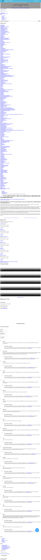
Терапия (1, 163)
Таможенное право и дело (3, 159)
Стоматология (2, 156)
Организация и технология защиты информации (7, 108)
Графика (1, 52)
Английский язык (2, 33)
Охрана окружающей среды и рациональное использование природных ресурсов (11, 114)
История (1, 69)
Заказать (1, 229)
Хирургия (1, 179)
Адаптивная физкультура (3, 30)
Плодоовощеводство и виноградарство (5, 118)
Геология (1, 47)
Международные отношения (4, 91)
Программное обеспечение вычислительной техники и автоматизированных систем (11, 130)
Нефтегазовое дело (2, 103)
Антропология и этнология (4, 34)
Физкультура (2, 175)
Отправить (2, 337)
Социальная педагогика (3, 149)
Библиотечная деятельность (4, 38)
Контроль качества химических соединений (6, 76)
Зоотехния (1, 62)
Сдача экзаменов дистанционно (6, 547)
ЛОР (1, 87)
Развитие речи (2, 135)
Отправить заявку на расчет (4, 262)
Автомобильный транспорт (4, 29)
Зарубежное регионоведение (4, 59)
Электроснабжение (3, 185)
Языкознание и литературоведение (5, 188)
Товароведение (2, 166)
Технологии (2, 164)
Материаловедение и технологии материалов (6, 89)
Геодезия (1, 46)
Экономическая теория (3, 183)
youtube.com (4, 553)
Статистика (1, 155)
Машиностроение (2, 90)
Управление (2, 169)
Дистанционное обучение (3, 236)
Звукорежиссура (2, 61)
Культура (1, 78)
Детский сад (2, 54)
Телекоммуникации (3, 161)
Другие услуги (4, 549)
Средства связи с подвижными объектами (6, 154)
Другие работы (15, 261)
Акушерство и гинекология (4, 31)
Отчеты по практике (3, 242)
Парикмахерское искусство (4, 115)
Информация (3, 19)
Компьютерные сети (3, 74)
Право (1, 122)
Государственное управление (4, 50)
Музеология (2, 99)
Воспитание (2, 45)
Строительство (2, 157)
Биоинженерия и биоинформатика (5, 39)
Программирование (3, 128)
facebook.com (7, 553)
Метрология (2, 94)
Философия (1, 176)
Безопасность (2, 37)
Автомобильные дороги (3, 28)
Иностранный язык (3, 65)
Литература (1, 84)
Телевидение (2, 160)
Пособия (1, 121)
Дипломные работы (3, 223)
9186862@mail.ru (2, 13)
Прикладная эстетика (3, 126)
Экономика (1, 181)
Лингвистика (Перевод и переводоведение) (6, 83)
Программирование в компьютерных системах (6, 129)
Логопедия (1, 86)
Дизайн (1, 55)
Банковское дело (2, 36)
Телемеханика (2, 162)
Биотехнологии (2, 41)
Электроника (2, 184)
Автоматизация (2, 25)
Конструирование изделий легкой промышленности (7, 75)
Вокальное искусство (3, 44)
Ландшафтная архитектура (4, 80)
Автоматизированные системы (4, 26)
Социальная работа (3, 150)
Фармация (1, 173)
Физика (1, 174)
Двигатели (1, 53)
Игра (1, 63)
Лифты (1, 85)
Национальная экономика (3, 102)
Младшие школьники (3, 98)
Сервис (1, 143)
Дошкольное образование (3, 57)
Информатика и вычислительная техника (6, 66)
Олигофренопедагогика (3, 106)
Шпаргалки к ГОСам (10, 261)
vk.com (1, 553)
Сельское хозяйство (3, 142)
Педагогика (2, 116)
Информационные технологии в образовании (6, 68)
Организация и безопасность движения (5, 107)
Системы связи (2, 148)
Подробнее (1, 227)
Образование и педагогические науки (5, 104)
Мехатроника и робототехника (4, 96)
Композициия (2, 72)
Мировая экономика (3, 97)
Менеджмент (2, 93)
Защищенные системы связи (4, 60)
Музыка (1, 100)
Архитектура (2, 35)
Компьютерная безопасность (4, 73)
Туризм (1, 168)
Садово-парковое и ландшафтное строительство (6, 140)
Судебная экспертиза (3, 158)
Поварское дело (2, 119)
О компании (3, 15)
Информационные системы (4, 67)
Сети (1, 145)
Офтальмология (2, 113)
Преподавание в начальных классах (5, 124)
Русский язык (2, 139)
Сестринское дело (2, 144)
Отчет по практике (4, 546)
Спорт (1, 152)
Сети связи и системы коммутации (5, 146)
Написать (6, 13)
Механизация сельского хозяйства (5, 95)
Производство (2, 132)
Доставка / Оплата (4, 540)
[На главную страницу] (3, 8)
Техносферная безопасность (4, 165)
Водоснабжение (2, 43)
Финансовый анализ (3, 177)
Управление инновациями (4, 170)
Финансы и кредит (2, 178)
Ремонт (1, 138)
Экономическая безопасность (4, 182)
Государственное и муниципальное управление (6, 49)
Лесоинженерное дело (3, 82)
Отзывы (3, 17)
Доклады (1, 261)
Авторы (3, 18)
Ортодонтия (2, 111)
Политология (2, 120)
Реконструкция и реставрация (4, 136)
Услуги (3, 16)
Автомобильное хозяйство (4, 27)
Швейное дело (2, 180)
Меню (1, 14)
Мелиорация (2, 92)
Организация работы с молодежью (5, 110)
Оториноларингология (3, 112)
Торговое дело (2, 167)
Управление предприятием (4, 172)
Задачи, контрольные (3, 255)
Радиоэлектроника (2, 134)
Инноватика (2, 64)
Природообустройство (3, 127)
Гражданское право (3, 51)
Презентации (5, 261)
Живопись (1, 58)
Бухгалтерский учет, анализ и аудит (5, 42)
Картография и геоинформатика (4, 70)
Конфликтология (2, 77)
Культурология (2, 79)
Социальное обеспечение (3, 151)
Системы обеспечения (3, 147)
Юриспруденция (2, 187)
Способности (2, 153)
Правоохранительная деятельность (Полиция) (6, 123)
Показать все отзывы (20, 297)
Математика (2, 88)
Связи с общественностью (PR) (4, 141)
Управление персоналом (3, 171)
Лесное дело (2, 81)
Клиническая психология (3, 71)
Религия (1, 137)
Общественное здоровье (3, 105)
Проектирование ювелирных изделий (5, 131)
